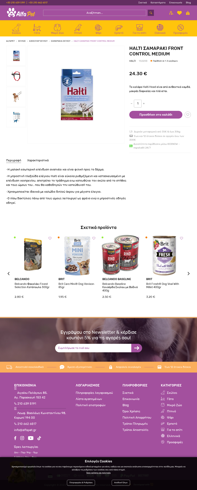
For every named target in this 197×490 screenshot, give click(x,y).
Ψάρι (170, 418)
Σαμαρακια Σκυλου (60, 41)
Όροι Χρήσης (131, 411)
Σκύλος (172, 393)
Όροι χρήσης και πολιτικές (98, 473)
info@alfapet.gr (25, 430)
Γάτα (170, 399)
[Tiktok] (39, 439)
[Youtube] (30, 439)
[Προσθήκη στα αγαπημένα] (188, 115)
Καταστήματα (158, 2)
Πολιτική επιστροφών (91, 405)
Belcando (22, 279)
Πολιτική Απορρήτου (137, 418)
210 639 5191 (26, 404)
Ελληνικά (173, 436)
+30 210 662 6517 (38, 2)
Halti (132, 61)
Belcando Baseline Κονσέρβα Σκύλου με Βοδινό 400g (120, 287)
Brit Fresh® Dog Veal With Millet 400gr (162, 285)
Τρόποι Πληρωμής (135, 424)
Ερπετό (172, 424)
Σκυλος (22, 41)
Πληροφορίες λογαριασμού (94, 393)
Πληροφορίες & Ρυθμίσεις (80, 483)
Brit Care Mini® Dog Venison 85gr (76, 285)
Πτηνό (171, 411)
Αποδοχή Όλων (121, 483)
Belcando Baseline (116, 279)
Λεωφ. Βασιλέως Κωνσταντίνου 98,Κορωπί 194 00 (40, 415)
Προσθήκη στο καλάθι (155, 115)
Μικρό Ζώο (174, 405)
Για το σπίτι (174, 430)
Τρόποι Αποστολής (135, 430)
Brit (61, 279)
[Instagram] (22, 439)
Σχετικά (143, 2)
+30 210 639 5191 (15, 2)
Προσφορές (175, 442)
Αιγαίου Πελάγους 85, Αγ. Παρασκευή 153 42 (30, 395)
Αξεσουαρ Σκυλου (38, 41)
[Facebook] (15, 439)
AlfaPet (10, 41)
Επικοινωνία (175, 2)
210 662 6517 (26, 424)
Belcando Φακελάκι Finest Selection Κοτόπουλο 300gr (32, 285)
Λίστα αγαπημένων (89, 399)
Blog (188, 2)
